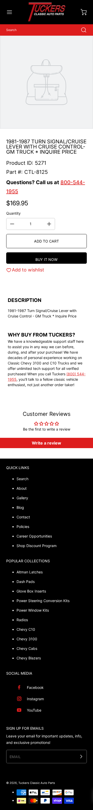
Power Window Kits (33, 610)
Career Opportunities (34, 536)
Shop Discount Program (37, 545)
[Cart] (81, 12)
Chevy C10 (26, 629)
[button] (12, 12)
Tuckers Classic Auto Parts (36, 783)
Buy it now (46, 259)
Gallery (22, 498)
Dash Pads (26, 581)
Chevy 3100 (27, 639)
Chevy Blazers (29, 658)
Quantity (13, 213)
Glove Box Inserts (31, 591)
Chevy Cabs (27, 648)
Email (15, 756)
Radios (22, 620)
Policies (23, 526)
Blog (20, 507)
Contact (23, 517)
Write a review (46, 443)
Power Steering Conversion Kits (43, 600)
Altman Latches (30, 572)
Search (22, 479)
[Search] (81, 30)
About (22, 488)
